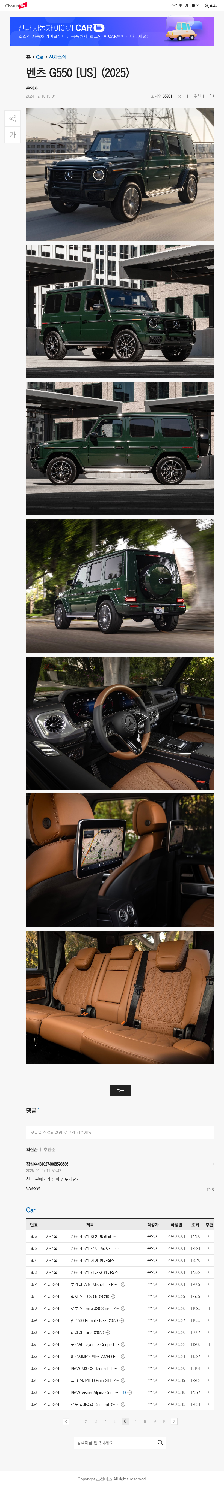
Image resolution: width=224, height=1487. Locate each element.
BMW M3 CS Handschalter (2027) (95, 1368)
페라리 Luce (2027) (87, 1332)
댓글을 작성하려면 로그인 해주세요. (61, 1132)
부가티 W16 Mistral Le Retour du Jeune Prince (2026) (95, 1284)
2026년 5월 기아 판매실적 (93, 1260)
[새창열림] (18, 5)
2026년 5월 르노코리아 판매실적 (95, 1248)
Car (39, 57)
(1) (123, 1392)
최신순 (32, 1149)
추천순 (49, 1149)
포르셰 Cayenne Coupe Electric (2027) (95, 1344)
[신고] (212, 96)
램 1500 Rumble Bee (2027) (94, 1320)
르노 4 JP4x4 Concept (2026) (95, 1404)
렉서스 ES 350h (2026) (90, 1296)
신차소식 (57, 57)
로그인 (214, 5)
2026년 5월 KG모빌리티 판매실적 (95, 1236)
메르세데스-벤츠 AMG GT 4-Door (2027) (95, 1356)
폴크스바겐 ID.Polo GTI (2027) (95, 1380)
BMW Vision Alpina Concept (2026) (95, 1392)
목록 (120, 1090)
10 (164, 1421)
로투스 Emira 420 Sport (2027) (95, 1308)
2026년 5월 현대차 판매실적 (95, 1272)
